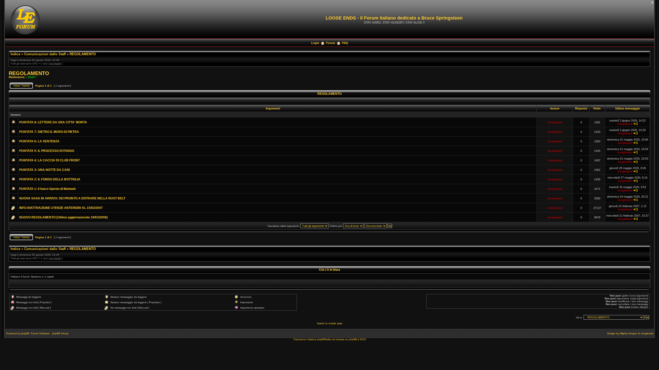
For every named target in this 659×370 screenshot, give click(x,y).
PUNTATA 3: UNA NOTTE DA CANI (44, 170)
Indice (15, 54)
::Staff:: (31, 77)
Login (315, 42)
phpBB (25, 333)
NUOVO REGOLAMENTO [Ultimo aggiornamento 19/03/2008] (63, 217)
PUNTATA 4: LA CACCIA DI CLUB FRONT (49, 160)
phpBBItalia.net (326, 339)
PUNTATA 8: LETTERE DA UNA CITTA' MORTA (53, 122)
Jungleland (554, 122)
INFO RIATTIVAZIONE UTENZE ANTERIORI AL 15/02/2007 (61, 208)
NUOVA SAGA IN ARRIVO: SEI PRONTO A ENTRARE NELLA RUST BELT (72, 198)
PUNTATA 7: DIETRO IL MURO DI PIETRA (49, 132)
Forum (330, 42)
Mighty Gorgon (628, 333)
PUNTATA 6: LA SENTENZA (39, 141)
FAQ (345, 42)
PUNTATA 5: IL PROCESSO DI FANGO (46, 151)
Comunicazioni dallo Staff (45, 54)
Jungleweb (647, 333)
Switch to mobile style (329, 323)
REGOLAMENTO (83, 54)
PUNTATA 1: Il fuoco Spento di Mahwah (47, 189)
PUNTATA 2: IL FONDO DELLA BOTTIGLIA (49, 179)
